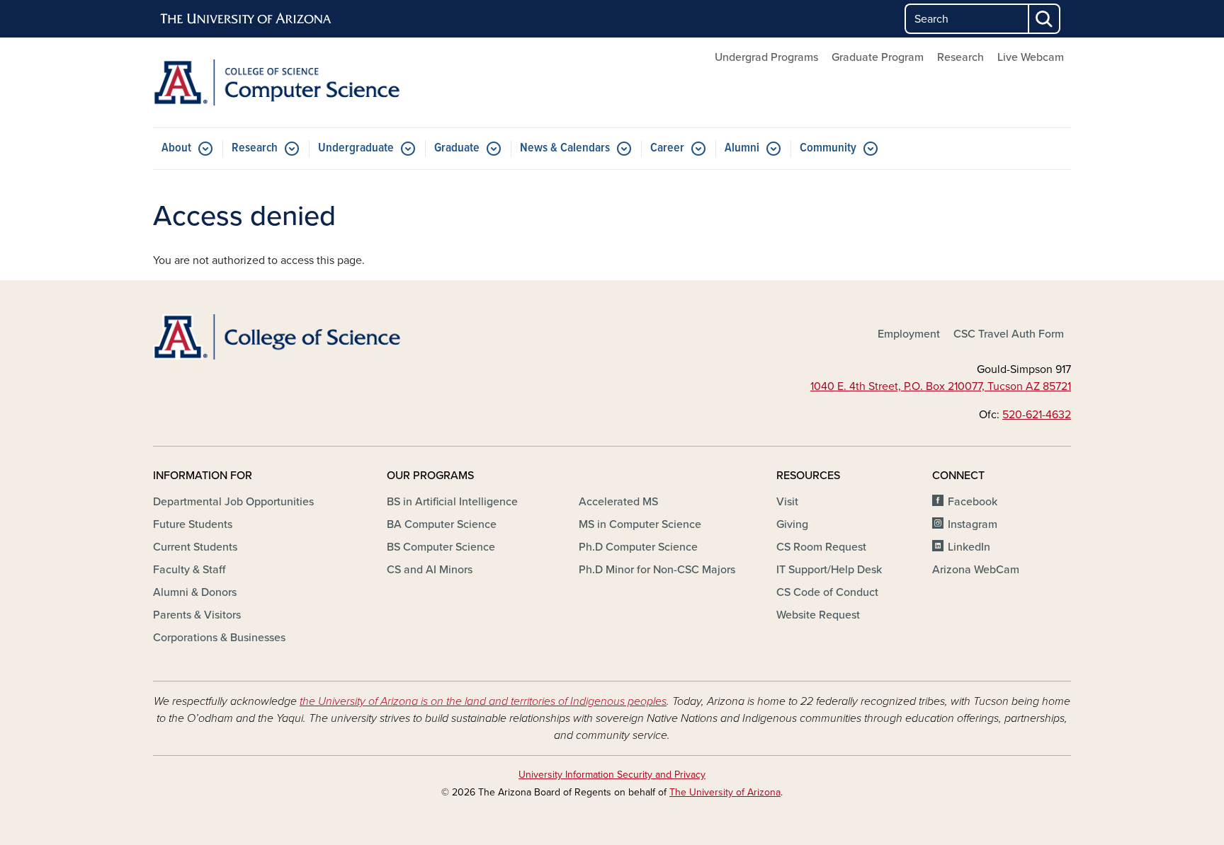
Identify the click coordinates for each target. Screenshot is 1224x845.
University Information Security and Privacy (612, 775)
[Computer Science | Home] (300, 82)
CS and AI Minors (429, 570)
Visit (787, 502)
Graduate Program (878, 57)
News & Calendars (565, 148)
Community (828, 148)
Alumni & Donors (195, 592)
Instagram (972, 524)
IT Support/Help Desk (829, 570)
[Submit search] (1044, 19)
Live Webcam (1030, 57)
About (176, 148)
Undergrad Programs (766, 57)
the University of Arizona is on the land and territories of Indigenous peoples (483, 701)
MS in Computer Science (640, 524)
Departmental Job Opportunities (233, 502)
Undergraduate (356, 148)
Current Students (195, 547)
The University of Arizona (725, 792)
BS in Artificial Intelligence (452, 502)
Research (960, 57)
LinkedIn (969, 547)
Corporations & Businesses (219, 638)
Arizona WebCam (975, 570)
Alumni (742, 148)
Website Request (818, 615)
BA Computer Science (442, 524)
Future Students (192, 524)
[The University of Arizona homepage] (246, 19)
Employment (909, 334)
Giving (792, 524)
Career (667, 148)
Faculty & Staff (189, 570)
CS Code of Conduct (827, 592)
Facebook (972, 502)
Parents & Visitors (197, 615)
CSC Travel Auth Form (1008, 334)
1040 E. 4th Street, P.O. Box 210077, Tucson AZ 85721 (940, 386)
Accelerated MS (618, 502)
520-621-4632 (1036, 415)
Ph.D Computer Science (638, 547)
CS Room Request (821, 547)
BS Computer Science (441, 547)
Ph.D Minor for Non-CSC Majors (657, 570)
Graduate (457, 148)
